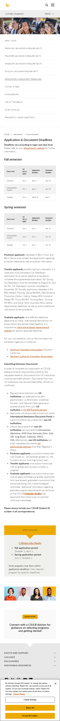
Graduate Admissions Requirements (23, 63)
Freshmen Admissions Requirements (23, 48)
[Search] (45, 5)
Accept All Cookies (30, 715)
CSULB (6, 134)
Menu (48, 13)
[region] (30, 700)
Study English (12, 109)
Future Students (15, 14)
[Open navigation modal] (51, 5)
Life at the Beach (14, 102)
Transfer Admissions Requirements (23, 56)
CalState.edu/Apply (30, 543)
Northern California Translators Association (31, 356)
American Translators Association (26, 349)
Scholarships (12, 94)
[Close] (55, 684)
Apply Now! (10, 40)
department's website (34, 148)
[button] (30, 653)
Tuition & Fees (12, 86)
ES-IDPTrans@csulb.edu (35, 409)
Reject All (30, 707)
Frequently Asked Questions (19, 117)
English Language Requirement (21, 71)
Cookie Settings (30, 699)
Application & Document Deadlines (23, 79)
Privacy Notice (19, 694)
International (18, 134)
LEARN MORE (30, 616)
